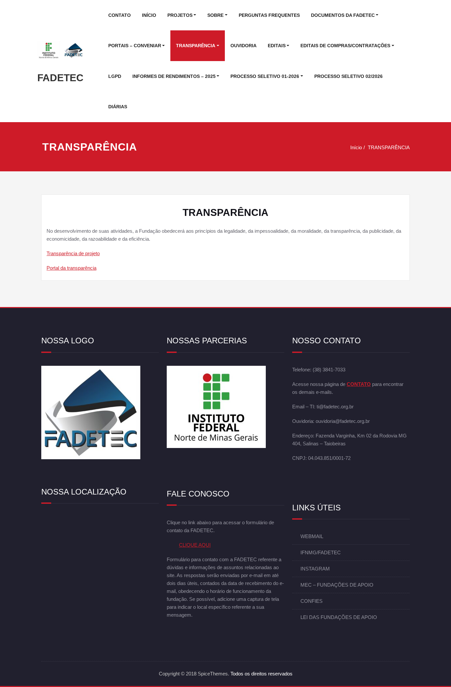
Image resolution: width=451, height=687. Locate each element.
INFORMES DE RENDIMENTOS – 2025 (174, 76)
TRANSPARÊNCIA (195, 45)
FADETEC (60, 77)
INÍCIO (149, 15)
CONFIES (311, 601)
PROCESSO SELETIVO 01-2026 (264, 76)
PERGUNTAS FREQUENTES (269, 15)
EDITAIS (277, 45)
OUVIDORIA (243, 45)
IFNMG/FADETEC (320, 553)
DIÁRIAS (117, 106)
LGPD (114, 76)
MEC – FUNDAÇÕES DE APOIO (336, 585)
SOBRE (215, 15)
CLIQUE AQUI (195, 545)
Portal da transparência (71, 268)
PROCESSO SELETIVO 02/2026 (348, 76)
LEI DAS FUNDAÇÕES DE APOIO (338, 617)
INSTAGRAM (315, 569)
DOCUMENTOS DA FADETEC (343, 15)
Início (356, 147)
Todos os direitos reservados (261, 673)
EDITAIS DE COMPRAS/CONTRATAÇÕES (345, 45)
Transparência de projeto (73, 253)
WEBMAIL (311, 536)
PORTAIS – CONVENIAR (134, 45)
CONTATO (119, 15)
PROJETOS (179, 15)
